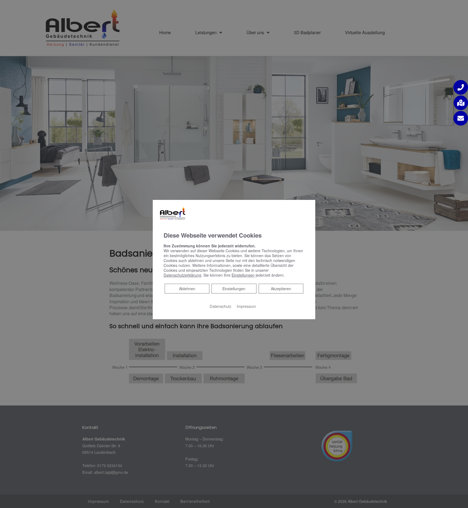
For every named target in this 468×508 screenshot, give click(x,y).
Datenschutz (220, 306)
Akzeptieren (281, 288)
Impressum (246, 306)
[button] (460, 87)
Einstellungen (233, 288)
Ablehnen (187, 288)
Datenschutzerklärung (182, 275)
